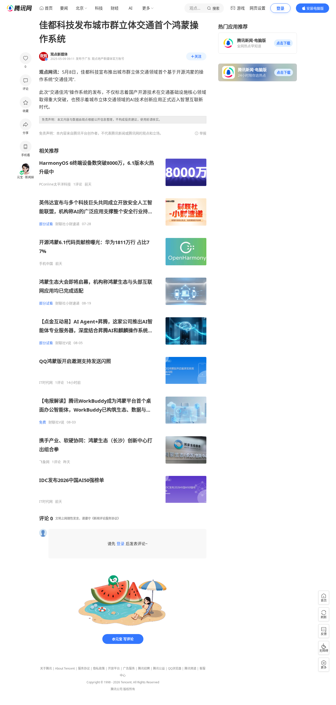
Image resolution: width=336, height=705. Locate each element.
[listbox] (122, 325)
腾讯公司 (116, 689)
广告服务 (129, 668)
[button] (283, 43)
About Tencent (65, 668)
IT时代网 (46, 382)
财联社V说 (63, 343)
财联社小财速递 (67, 224)
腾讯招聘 (144, 668)
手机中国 (46, 263)
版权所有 (129, 689)
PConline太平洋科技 (55, 184)
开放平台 (114, 668)
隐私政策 (99, 668)
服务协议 (84, 668)
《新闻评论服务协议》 (105, 518)
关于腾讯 (46, 668)
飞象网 (44, 462)
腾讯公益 (159, 668)
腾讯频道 (190, 668)
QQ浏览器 (174, 668)
